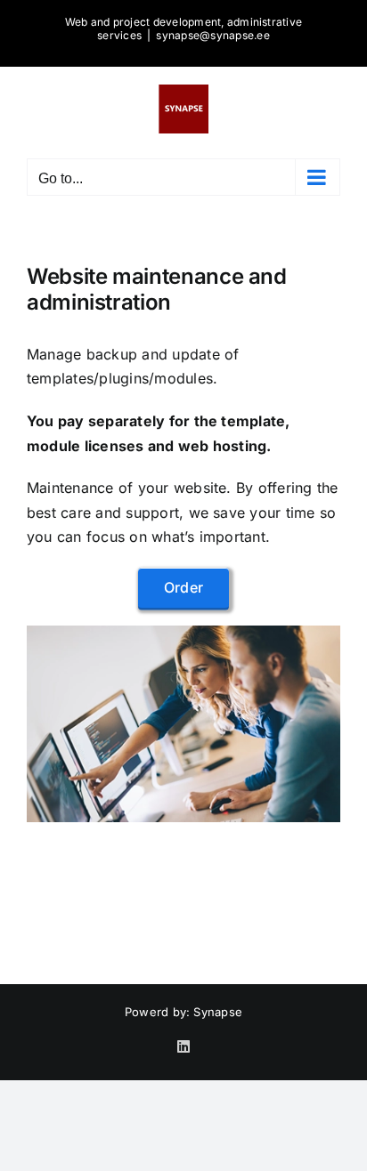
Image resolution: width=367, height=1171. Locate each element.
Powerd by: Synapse (183, 1012)
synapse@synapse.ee (212, 35)
